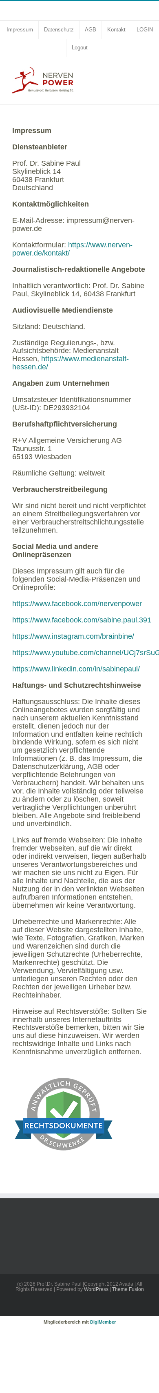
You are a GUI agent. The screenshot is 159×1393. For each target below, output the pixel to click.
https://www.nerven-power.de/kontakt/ (72, 249)
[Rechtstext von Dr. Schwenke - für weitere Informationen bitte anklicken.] (63, 1069)
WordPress (96, 1289)
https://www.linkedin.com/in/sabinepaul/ (76, 669)
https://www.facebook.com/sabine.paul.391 (81, 620)
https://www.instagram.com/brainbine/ (73, 636)
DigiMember (103, 1322)
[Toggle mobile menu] (143, 69)
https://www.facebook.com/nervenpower (77, 604)
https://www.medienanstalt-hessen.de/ (70, 363)
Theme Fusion (128, 1289)
